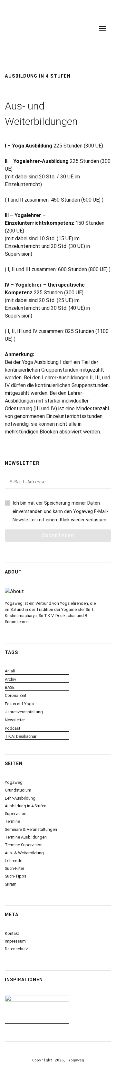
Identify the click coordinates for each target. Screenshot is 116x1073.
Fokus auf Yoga (19, 703)
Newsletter (15, 719)
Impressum (15, 941)
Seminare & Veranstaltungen (31, 829)
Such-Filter (14, 868)
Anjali (10, 671)
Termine (12, 821)
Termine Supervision (24, 844)
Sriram (10, 884)
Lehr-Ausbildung (20, 798)
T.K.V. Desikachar (20, 736)
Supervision (15, 813)
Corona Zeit (15, 695)
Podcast (12, 728)
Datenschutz (16, 948)
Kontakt (12, 933)
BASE (10, 687)
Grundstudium (18, 790)
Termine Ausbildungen (26, 837)
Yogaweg (14, 782)
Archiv (10, 679)
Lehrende (13, 860)
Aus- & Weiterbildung (24, 852)
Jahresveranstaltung (24, 711)
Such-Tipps (15, 876)
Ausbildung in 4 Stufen (25, 805)
